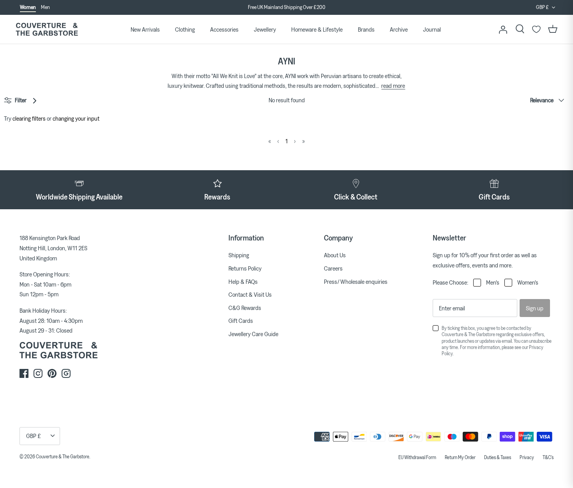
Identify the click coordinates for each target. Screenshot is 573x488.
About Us (335, 254)
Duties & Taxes (497, 457)
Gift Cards (240, 320)
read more (393, 85)
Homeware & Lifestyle (317, 29)
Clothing (185, 29)
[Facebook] (23, 373)
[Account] (503, 29)
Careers (333, 268)
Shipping (238, 254)
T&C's (548, 457)
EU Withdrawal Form (417, 457)
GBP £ (542, 7)
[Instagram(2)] (66, 373)
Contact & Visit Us (250, 294)
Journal (432, 29)
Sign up (534, 308)
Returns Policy (245, 268)
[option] (286, 7)
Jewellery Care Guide (253, 333)
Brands (366, 29)
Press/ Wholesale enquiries (355, 281)
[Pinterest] (52, 373)
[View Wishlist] (536, 29)
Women (28, 7)
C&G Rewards (244, 307)
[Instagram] (38, 373)
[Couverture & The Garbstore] (47, 29)
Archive (399, 29)
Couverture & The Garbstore (62, 456)
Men (45, 7)
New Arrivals (145, 29)
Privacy (527, 457)
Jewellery (265, 29)
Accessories (224, 29)
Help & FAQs (243, 281)
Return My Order (460, 457)
